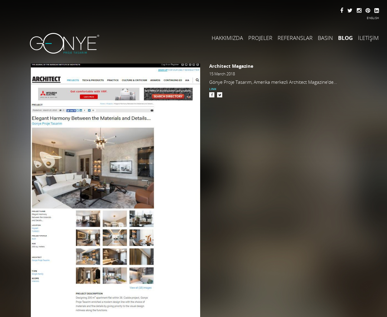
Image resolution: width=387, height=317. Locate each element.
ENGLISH (373, 18)
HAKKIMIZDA (227, 37)
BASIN (325, 37)
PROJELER (260, 37)
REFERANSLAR (295, 37)
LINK (212, 89)
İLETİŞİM (368, 37)
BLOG (345, 37)
